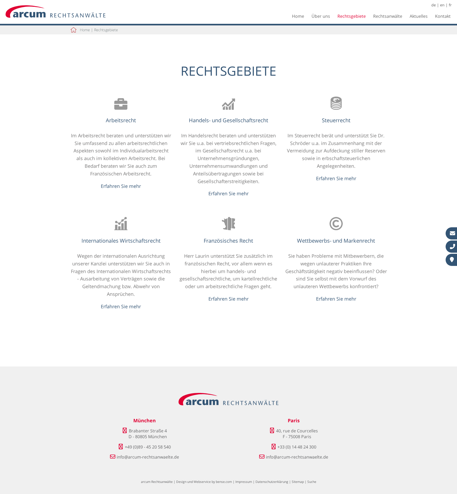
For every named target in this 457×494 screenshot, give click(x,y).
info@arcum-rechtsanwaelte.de (148, 457)
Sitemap (298, 481)
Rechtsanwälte (387, 16)
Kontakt (443, 16)
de (433, 4)
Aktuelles (419, 16)
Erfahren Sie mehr (121, 186)
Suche (311, 481)
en (442, 4)
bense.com (224, 481)
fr (450, 4)
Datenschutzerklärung (271, 481)
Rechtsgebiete (351, 16)
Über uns (321, 16)
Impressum (243, 481)
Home (298, 16)
